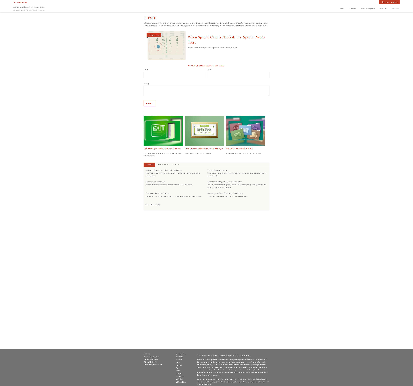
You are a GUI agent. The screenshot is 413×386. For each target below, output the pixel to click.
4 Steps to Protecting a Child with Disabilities (164, 170)
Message (146, 83)
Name (146, 69)
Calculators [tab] (163, 165)
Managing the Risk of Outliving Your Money (225, 193)
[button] (342, 8)
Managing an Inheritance (155, 181)
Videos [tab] (176, 165)
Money (178, 371)
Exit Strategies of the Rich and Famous (162, 148)
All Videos (179, 379)
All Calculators (181, 382)
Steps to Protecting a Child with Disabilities (225, 181)
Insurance (179, 365)
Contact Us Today (391, 2)
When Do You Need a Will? (239, 148)
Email (210, 69)
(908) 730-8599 (21, 2)
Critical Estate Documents (218, 170)
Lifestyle (178, 373)
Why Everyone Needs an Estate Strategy (204, 148)
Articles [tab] (149, 165)
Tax (177, 368)
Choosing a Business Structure (158, 193)
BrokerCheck (246, 355)
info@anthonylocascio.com (153, 364)
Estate (178, 362)
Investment (179, 359)
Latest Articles (180, 376)
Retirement (179, 357)
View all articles (151, 204)
